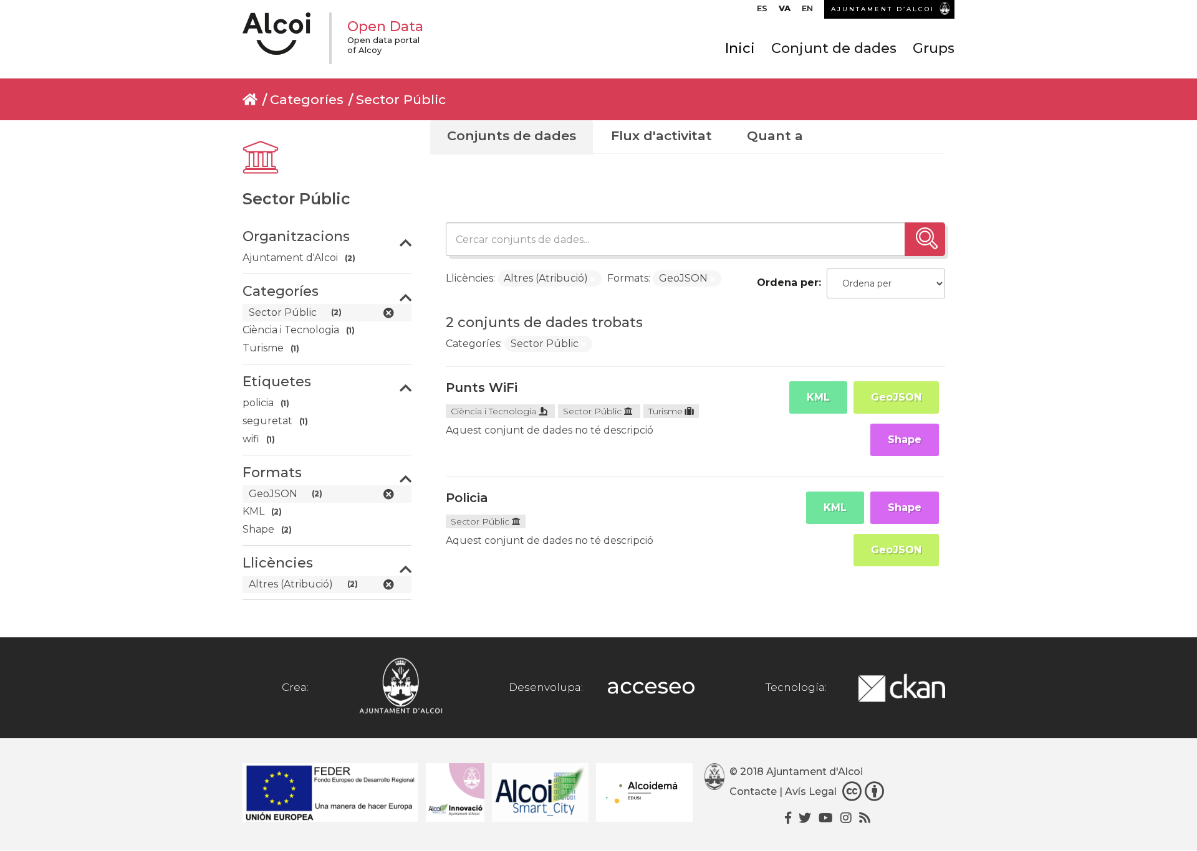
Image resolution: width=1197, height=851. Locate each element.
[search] (925, 239)
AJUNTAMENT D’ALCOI (883, 9)
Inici (740, 48)
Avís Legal (811, 791)
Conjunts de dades (511, 135)
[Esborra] (592, 279)
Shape (904, 439)
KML (818, 397)
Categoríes (307, 99)
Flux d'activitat (661, 135)
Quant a (775, 135)
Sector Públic (401, 99)
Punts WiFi (481, 387)
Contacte (753, 791)
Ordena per (788, 282)
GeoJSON (896, 397)
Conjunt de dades (834, 48)
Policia (467, 497)
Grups (933, 48)
